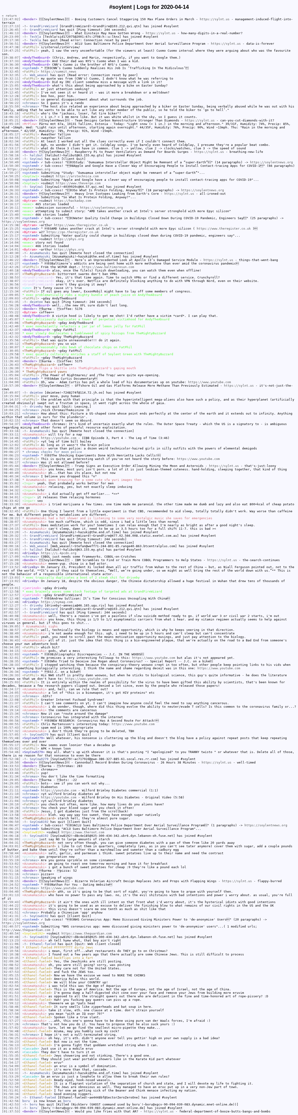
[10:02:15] (11, 420)
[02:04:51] (11, 979)
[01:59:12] (11, 1003)
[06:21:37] (11, 703)
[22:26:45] (11, 29)
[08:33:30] (11, 504)
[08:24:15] (11, 528)
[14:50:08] (11, 179)
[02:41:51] (11, 912)
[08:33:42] (11, 500)
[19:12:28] (11, 96)
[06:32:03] (11, 654)
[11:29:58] (11, 354)
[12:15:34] (11, 291)
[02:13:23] (11, 940)
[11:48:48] (11, 316)
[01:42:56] (11, 1101)
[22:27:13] (11, 26)
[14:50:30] (11, 165)
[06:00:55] (11, 724)
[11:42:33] (11, 333)
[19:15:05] (11, 85)
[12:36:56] (11, 284)
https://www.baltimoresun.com (108, 267)
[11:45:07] (11, 319)
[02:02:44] (11, 989)
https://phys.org (69, 239)
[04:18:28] (11, 811)
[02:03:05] (11, 982)
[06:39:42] (11, 619)
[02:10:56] (11, 951)
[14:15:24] (11, 232)
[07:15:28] (11, 563)
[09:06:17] (11, 462)
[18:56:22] (11, 103)
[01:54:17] (11, 1062)
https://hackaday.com (72, 200)
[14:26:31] (11, 193)
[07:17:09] (11, 556)
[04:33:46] (11, 773)
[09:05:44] (11, 466)
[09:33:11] (11, 434)
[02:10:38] (11, 954)
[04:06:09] (11, 839)
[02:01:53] (11, 992)
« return (9, 15)
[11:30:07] (11, 347)
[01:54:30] (11, 1059)
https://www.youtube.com (209, 382)
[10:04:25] (11, 410)
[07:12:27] (11, 605)
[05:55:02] (11, 748)
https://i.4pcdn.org (58, 553)
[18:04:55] (11, 138)
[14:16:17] (11, 204)
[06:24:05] (11, 692)
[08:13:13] (11, 539)
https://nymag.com (57, 602)
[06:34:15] (11, 651)
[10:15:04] (11, 396)
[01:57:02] (11, 1027)
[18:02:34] (11, 141)
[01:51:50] (11, 1087)
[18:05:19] (11, 124)
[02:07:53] (11, 972)
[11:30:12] (11, 343)
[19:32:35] (11, 75)
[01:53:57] (11, 1069)
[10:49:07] (11, 392)
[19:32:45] (11, 71)
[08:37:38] (11, 480)
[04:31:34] (11, 776)
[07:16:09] (11, 560)
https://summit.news (58, 71)
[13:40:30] (11, 253)
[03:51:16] (11, 870)
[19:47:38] (11, 47)
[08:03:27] (11, 542)
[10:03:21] (11, 413)
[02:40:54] (11, 933)
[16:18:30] (11, 152)
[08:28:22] (11, 518)
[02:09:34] (11, 961)
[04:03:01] (11, 846)
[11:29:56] (11, 357)
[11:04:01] (11, 378)
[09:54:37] (11, 424)
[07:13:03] (11, 577)
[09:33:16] (11, 431)
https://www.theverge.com (78, 183)
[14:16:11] (11, 207)
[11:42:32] (11, 336)
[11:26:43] (11, 361)
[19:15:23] (11, 82)
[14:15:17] (11, 235)
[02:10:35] (11, 958)
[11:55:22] (11, 309)
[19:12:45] (11, 92)
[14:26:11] (11, 197)
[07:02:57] (11, 612)
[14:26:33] (11, 190)
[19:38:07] (11, 57)
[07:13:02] (11, 581)
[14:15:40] (11, 211)
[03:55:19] (11, 860)
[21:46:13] (11, 33)
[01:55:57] (11, 1048)
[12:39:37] (11, 274)
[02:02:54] (11, 986)
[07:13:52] (11, 567)
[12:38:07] (11, 281)
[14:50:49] (11, 162)
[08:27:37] (11, 525)
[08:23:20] (11, 532)
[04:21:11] (11, 790)
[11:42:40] (11, 326)
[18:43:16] (11, 113)
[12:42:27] (11, 263)
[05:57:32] (11, 731)
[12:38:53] (11, 277)
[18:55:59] (11, 106)
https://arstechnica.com (77, 176)
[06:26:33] (11, 675)
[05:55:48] (11, 738)
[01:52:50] (11, 1080)
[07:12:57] (11, 595)
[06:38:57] (11, 630)
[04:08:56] (11, 818)
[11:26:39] (11, 368)
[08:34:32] (11, 490)
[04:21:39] (11, 787)
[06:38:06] (11, 637)
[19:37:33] (11, 61)
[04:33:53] (11, 766)
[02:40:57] (11, 926)
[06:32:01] (11, 658)
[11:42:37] (11, 329)
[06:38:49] (11, 633)
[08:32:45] (11, 511)
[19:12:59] (11, 89)
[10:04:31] (11, 406)
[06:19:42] (11, 706)
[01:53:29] (11, 1076)
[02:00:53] (11, 999)
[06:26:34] (11, 671)
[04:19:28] (11, 808)
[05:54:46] (11, 752)
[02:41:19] (11, 919)
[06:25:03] (11, 682)
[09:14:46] (11, 438)
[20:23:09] (11, 36)
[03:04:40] (11, 891)
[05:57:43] (11, 727)
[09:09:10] (11, 448)
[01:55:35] (11, 1055)
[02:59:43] (11, 902)
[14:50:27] (11, 172)
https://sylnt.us (215, 19)
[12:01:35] (11, 302)
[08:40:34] (11, 476)
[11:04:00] (11, 382)
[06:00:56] (11, 720)
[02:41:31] (11, 916)
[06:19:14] (11, 710)
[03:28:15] (11, 881)
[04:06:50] (11, 822)
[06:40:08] (11, 616)
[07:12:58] (11, 591)
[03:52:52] (11, 867)
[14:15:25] (11, 228)
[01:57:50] (11, 1013)
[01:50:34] (11, 1094)
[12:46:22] (11, 260)
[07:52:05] (11, 549)
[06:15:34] (11, 713)
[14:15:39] (11, 218)
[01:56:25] (11, 1038)
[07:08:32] (11, 609)
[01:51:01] (11, 1090)
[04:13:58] (11, 815)
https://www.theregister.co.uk (81, 225)
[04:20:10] (11, 804)
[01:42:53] (11, 1104)
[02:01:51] (11, 996)
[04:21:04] (11, 797)
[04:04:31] (11, 842)
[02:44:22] (11, 905)
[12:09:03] (11, 298)
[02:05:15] (11, 975)
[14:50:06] (11, 183)
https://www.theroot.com (82, 832)
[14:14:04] (11, 242)
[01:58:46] (11, 1006)
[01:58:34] (11, 1010)
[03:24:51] (11, 888)
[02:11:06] (11, 944)
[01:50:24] (11, 1097)
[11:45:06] (11, 323)
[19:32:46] (11, 68)
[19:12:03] (11, 99)
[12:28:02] (11, 288)
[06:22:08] (11, 699)
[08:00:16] (11, 546)
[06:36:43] (11, 640)
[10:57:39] (11, 385)
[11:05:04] (11, 375)
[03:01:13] (11, 895)
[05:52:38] (11, 759)
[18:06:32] (11, 117)
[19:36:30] (11, 64)
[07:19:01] (11, 553)
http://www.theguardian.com (26, 930)
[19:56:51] (11, 43)
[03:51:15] (11, 877)
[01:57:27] (11, 1020)
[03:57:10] (11, 856)
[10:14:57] (11, 399)
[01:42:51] (11, 1108)
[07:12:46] (11, 602)
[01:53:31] (11, 1073)
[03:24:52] (11, 884)
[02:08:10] (11, 968)
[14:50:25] (11, 176)
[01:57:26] (11, 1024)
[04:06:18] (11, 835)
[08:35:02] (11, 483)
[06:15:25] (11, 717)
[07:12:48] (11, 598)
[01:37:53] (11, 1111)
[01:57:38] (11, 1017)
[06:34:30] (11, 647)
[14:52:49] (11, 159)
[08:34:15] (11, 494)
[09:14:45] (11, 441)
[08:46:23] (11, 469)
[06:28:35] (11, 661)
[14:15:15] (11, 239)
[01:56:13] (11, 1045)
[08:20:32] (11, 535)
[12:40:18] (11, 270)
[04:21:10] (11, 794)
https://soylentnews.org (271, 162)
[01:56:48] (11, 1031)
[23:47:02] (11, 19)
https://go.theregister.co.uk (73, 232)
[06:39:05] (11, 626)
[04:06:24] (11, 832)
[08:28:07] (11, 521)
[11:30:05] (11, 350)
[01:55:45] (11, 1052)
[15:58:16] (11, 155)
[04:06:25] (11, 828)
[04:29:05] (11, 780)
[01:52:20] (11, 1083)
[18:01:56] (11, 145)
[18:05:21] (11, 120)
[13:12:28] (11, 256)
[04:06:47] (11, 825)
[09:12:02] (11, 445)
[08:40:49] (11, 473)
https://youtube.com (58, 438)
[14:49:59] (11, 186)
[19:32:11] (11, 78)
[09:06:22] (11, 459)
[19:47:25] (11, 50)
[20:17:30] (11, 40)
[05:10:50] (11, 762)
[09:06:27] (11, 452)
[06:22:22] (11, 696)
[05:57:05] (11, 734)
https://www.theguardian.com (86, 933)
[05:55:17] (11, 745)
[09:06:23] (11, 455)
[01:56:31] (11, 1034)
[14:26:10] (11, 200)
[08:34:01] (11, 497)
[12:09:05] (11, 295)
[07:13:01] (11, 588)
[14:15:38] (11, 225)
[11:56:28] (11, 305)
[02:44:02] (11, 909)
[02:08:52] (11, 965)
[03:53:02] (11, 863)
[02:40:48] (11, 937)
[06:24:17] (11, 689)
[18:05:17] (11, 134)
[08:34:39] (11, 487)
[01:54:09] (11, 1066)
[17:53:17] (11, 148)
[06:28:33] (11, 664)
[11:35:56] (11, 340)
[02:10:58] (11, 947)
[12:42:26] (11, 267)
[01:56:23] (11, 1041)
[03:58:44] (11, 853)
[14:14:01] (11, 249)
